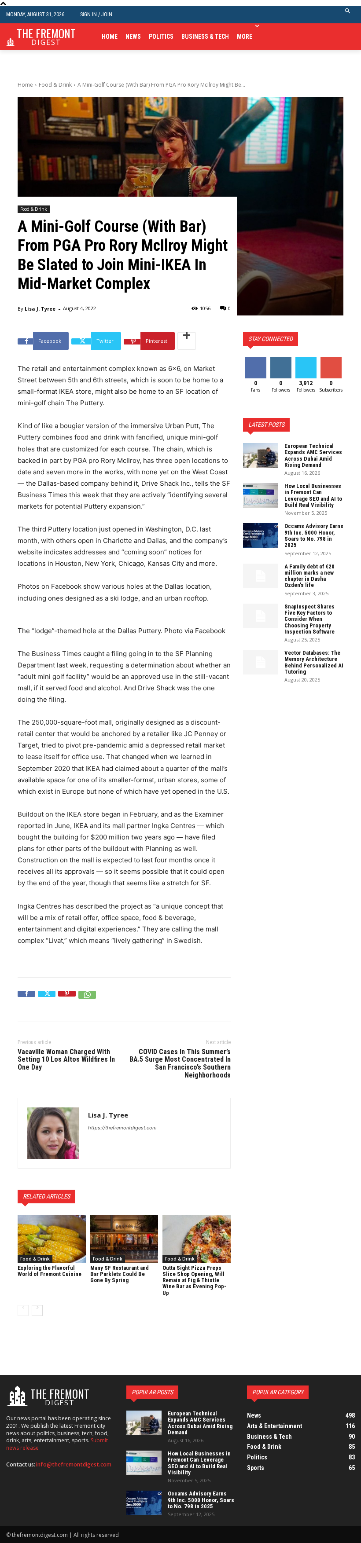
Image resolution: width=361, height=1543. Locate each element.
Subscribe (332, 360)
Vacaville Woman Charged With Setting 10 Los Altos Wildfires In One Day (66, 1059)
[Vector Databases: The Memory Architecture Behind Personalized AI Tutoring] (260, 662)
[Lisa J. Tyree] (53, 1133)
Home (25, 84)
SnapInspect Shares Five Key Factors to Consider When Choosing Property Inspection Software (309, 619)
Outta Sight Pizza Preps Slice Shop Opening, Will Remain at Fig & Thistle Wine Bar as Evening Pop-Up (194, 1280)
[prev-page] (23, 1310)
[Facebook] (26, 999)
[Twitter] (46, 999)
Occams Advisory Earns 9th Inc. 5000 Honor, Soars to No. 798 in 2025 (313, 535)
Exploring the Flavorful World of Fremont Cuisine (49, 1270)
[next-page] (37, 1310)
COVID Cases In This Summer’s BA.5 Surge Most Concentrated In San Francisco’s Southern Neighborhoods (180, 1063)
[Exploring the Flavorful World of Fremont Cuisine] (52, 1238)
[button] (348, 15)
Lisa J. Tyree (40, 308)
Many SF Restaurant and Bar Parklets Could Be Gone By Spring (119, 1274)
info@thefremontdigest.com (73, 1464)
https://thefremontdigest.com (122, 1128)
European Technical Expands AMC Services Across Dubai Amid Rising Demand (313, 455)
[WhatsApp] (87, 999)
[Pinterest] (67, 999)
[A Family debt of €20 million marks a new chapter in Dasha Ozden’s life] (260, 576)
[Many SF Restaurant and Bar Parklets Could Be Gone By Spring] (124, 1238)
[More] (186, 341)
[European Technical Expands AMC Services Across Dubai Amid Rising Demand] (260, 455)
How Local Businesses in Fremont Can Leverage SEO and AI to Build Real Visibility (313, 495)
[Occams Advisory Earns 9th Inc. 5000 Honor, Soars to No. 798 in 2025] (260, 535)
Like (255, 360)
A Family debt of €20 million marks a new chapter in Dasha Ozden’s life (309, 576)
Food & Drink (55, 84)
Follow (280, 360)
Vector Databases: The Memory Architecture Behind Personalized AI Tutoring (313, 662)
